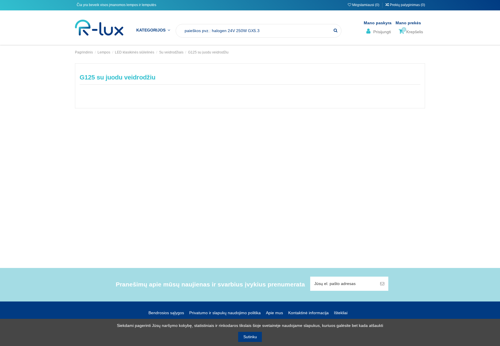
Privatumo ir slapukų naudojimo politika (225, 312)
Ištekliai (341, 312)
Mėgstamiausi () (365, 5)
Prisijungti (381, 31)
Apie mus (274, 312)
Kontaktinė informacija (308, 312)
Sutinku (250, 336)
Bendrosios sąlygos (166, 312)
